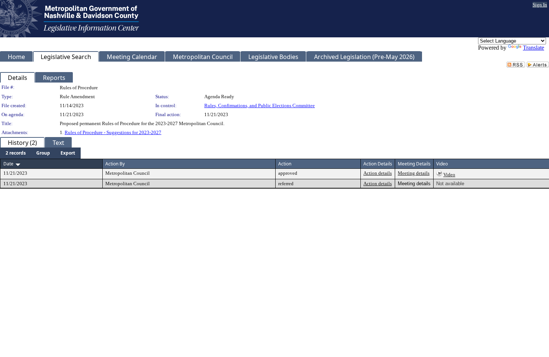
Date (8, 164)
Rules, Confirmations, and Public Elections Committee (259, 105)
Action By (115, 164)
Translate (533, 47)
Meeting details (413, 173)
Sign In (540, 4)
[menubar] (40, 153)
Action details (377, 173)
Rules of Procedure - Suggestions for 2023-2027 (113, 132)
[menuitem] (15, 153)
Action (284, 164)
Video (449, 174)
